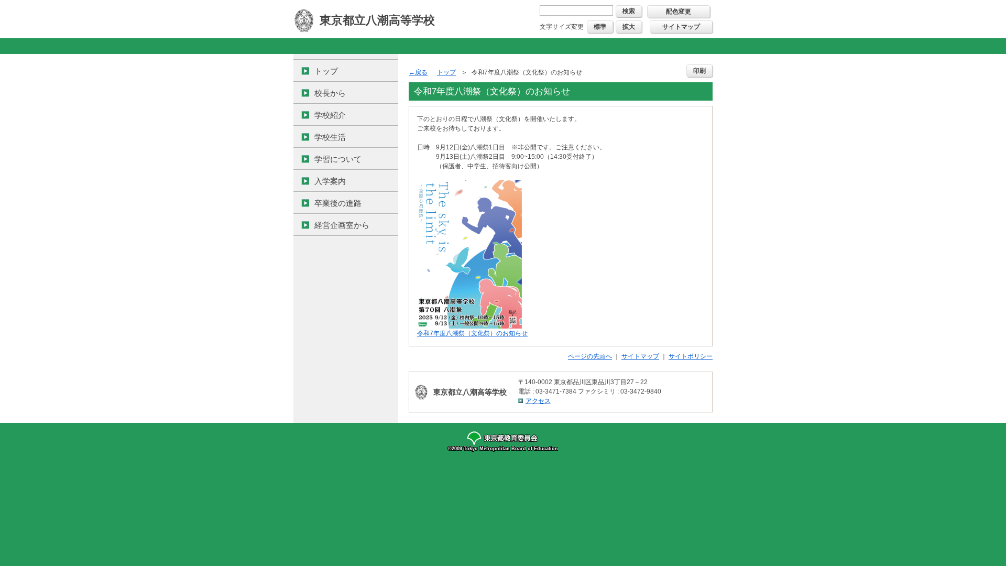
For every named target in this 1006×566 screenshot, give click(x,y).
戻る (421, 72)
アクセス (538, 401)
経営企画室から (341, 225)
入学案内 (330, 181)
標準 (600, 26)
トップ (326, 71)
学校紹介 (330, 115)
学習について (338, 159)
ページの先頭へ (590, 356)
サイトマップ (681, 26)
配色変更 (678, 11)
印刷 (699, 70)
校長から (330, 93)
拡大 (628, 26)
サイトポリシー (691, 356)
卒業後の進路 (338, 203)
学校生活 (330, 137)
